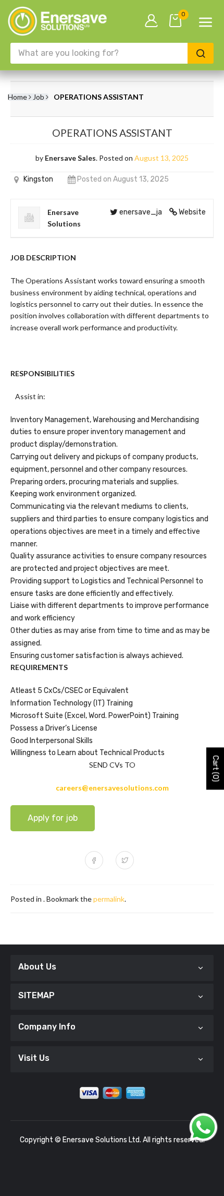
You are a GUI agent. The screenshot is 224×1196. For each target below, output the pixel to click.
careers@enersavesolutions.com (112, 787)
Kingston (38, 179)
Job (38, 96)
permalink (109, 898)
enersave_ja (140, 212)
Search (201, 53)
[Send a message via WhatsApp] (203, 1127)
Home (17, 96)
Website (192, 212)
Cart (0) (215, 768)
